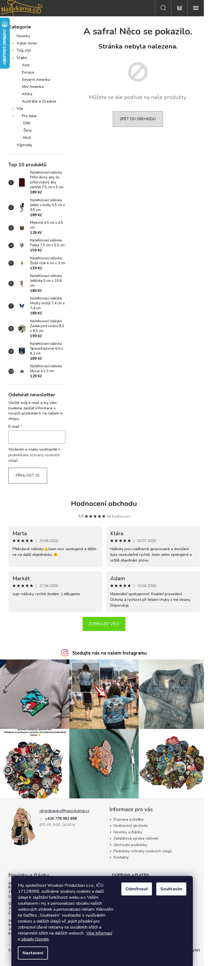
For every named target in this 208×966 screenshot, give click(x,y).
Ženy (27, 130)
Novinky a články (127, 832)
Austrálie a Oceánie (39, 101)
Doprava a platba (128, 819)
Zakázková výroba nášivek (135, 838)
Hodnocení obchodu (104, 503)
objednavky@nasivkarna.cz (64, 811)
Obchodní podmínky (130, 844)
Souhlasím (171, 889)
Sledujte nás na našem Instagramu (109, 653)
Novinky (23, 36)
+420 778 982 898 (61, 818)
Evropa (28, 72)
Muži (27, 137)
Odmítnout (136, 889)
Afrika (27, 94)
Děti (26, 123)
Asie (26, 65)
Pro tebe (29, 116)
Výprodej (24, 145)
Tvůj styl (24, 50)
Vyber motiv (27, 43)
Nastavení (32, 953)
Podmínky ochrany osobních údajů (142, 851)
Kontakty (121, 857)
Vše (20, 108)
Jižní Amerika (33, 86)
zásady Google (35, 939)
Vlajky (22, 57)
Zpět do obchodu (138, 119)
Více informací (99, 933)
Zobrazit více (104, 624)
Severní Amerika (36, 79)
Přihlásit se (28, 475)
